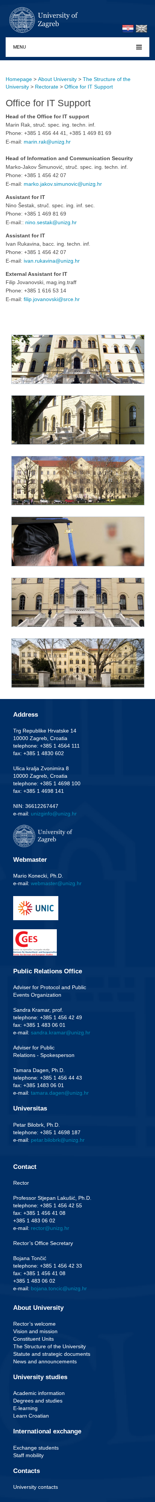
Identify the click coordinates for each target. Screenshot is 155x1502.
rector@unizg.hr (50, 1228)
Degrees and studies (37, 1401)
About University (57, 79)
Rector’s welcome (34, 1324)
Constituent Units (33, 1339)
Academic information (39, 1393)
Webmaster (30, 859)
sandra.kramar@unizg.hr (60, 1032)
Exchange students (36, 1448)
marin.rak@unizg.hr (47, 142)
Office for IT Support (88, 87)
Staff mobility (28, 1455)
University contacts (35, 1487)
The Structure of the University (49, 1346)
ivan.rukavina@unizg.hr (52, 261)
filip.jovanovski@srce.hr (52, 299)
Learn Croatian (31, 1416)
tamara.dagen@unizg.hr (60, 1093)
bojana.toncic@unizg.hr (59, 1288)
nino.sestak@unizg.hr (51, 222)
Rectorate (46, 87)
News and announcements (45, 1361)
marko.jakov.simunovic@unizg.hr (63, 184)
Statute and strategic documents (51, 1354)
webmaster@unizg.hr (56, 883)
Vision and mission (35, 1331)
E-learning (25, 1408)
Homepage (19, 79)
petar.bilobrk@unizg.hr (58, 1140)
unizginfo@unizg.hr (54, 814)
